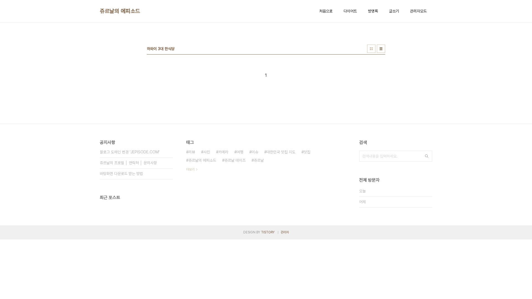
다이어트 (350, 11)
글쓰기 (394, 11)
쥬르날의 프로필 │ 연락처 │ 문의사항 (128, 163)
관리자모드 (418, 11)
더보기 (190, 169)
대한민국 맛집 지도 (281, 152)
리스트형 (381, 49)
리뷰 (191, 152)
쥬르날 (259, 160)
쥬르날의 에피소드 (120, 11)
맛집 (307, 152)
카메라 (223, 152)
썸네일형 (371, 49)
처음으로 (325, 11)
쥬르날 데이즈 (234, 160)
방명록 (373, 11)
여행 (240, 152)
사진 (206, 152)
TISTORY (268, 232)
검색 (426, 156)
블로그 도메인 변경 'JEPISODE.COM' (130, 152)
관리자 (285, 232)
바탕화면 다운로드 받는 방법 (121, 173)
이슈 (255, 152)
